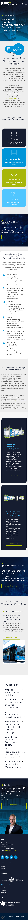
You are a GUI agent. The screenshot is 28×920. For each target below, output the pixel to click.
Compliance (4, 873)
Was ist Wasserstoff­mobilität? (12, 692)
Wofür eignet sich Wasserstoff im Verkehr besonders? (14, 703)
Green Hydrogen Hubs (20, 401)
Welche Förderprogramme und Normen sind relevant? (15, 753)
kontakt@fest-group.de (10, 850)
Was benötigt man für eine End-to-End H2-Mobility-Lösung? (13, 727)
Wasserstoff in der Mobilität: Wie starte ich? (13, 764)
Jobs (2, 871)
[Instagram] (7, 857)
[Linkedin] (2, 857)
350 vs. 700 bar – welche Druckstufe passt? (12, 740)
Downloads (3, 890)
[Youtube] (11, 857)
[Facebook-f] (16, 857)
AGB (2, 897)
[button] (14, 692)
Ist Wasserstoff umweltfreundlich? (15, 714)
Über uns (3, 866)
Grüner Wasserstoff (12, 99)
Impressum (3, 892)
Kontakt (3, 888)
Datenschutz (4, 895)
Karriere (3, 868)
